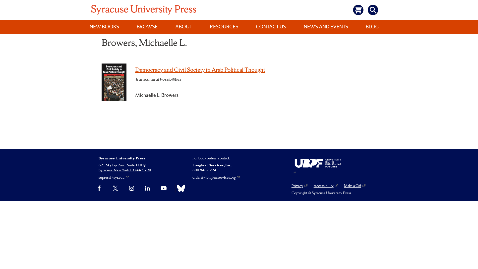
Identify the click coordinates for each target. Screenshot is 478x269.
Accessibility (324, 186)
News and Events (326, 26)
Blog (372, 26)
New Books (104, 26)
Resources (224, 26)
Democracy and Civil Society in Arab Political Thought (200, 69)
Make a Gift (352, 186)
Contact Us (271, 26)
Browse (147, 26)
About (183, 26)
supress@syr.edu (111, 177)
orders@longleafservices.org (214, 177)
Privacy (297, 186)
